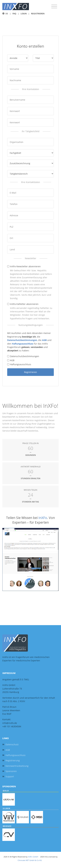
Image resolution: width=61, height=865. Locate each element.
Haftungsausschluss (20, 364)
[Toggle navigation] (54, 6)
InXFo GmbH (33, 857)
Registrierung (12, 760)
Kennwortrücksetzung (16, 765)
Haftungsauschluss (15, 755)
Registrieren (37, 13)
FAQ (14, 13)
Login (24, 13)
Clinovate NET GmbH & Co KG (30, 860)
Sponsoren (11, 771)
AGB (12, 360)
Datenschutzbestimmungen (24, 356)
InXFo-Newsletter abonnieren (25, 266)
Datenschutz (12, 744)
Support (9, 776)
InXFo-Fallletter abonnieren (24, 304)
